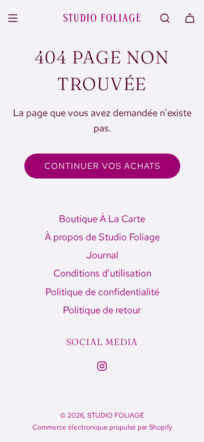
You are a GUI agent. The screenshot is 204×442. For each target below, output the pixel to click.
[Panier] (189, 18)
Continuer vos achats (102, 166)
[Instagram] (102, 366)
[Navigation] (12, 18)
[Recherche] (164, 18)
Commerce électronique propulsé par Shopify (102, 427)
